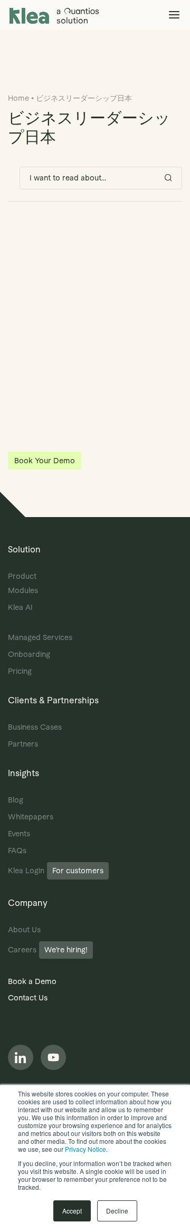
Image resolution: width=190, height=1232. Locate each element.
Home (18, 98)
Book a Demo (32, 981)
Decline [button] (117, 1210)
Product (22, 576)
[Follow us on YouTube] (53, 1057)
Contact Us (28, 998)
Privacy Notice (85, 1148)
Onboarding (29, 654)
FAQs (17, 850)
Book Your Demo (44, 460)
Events (19, 833)
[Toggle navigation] (173, 14)
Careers (48, 950)
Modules (23, 590)
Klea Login (55, 870)
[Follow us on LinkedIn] (20, 1057)
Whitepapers (30, 817)
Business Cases (35, 727)
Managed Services (40, 637)
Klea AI (20, 607)
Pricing (20, 671)
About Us (24, 929)
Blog (15, 800)
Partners (23, 744)
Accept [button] (72, 1210)
